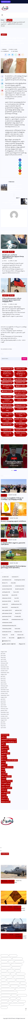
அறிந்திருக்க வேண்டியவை (7, 373)
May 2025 (3, 680)
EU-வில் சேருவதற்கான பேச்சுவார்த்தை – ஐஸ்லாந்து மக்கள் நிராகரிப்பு (12, 337)
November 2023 (5, 714)
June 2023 (3, 724)
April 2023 (3, 727)
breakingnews (19, 580)
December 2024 (5, 689)
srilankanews (7, 622)
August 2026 (4, 651)
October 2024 (4, 693)
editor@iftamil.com (7, 833)
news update (7, 610)
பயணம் (20, 408)
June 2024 (3, 701)
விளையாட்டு (7, 434)
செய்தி (7, 405)
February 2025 (4, 686)
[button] (11, 470)
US (4, 638)
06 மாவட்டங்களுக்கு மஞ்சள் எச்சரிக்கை (11, 330)
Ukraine (20, 634)
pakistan (18, 610)
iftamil (5, 595)
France (16, 592)
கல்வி (20, 400)
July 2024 (3, 699)
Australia (15, 577)
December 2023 (5, 712)
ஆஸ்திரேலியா (7, 387)
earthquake (6, 592)
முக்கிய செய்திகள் (20, 420)
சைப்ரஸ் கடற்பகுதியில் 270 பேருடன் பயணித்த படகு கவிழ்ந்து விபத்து (14, 328)
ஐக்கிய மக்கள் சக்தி (9, 644)
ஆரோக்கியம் (7, 382)
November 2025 (5, 669)
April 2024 (3, 705)
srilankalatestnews (17, 619)
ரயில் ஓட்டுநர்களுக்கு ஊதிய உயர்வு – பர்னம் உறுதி (13, 341)
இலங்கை (7, 391)
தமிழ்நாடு (20, 405)
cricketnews (19, 586)
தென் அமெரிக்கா (7, 409)
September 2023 (5, 718)
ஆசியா (9, 20)
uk (12, 634)
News (5, 607)
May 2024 (3, 703)
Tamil (17, 628)
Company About (6, 847)
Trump (5, 634)
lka (16, 601)
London (5, 604)
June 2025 (3, 678)
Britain (5, 583)
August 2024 (4, 697)
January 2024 (4, 710)
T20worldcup (6, 628)
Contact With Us (6, 850)
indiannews (6, 598)
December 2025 (5, 667)
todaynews (18, 631)
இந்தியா (20, 386)
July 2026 (3, 653)
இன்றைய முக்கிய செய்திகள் (20, 392)
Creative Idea (4, 854)
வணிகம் (7, 429)
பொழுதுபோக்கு (20, 414)
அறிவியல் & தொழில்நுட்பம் (20, 373)
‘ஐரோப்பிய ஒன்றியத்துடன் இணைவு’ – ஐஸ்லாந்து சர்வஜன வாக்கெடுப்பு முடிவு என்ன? (11, 942)
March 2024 (4, 706)
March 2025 (4, 684)
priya (5, 260)
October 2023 (4, 716)
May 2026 (3, 657)
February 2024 (4, 708)
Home (2, 20)
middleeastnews (16, 604)
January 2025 (4, 688)
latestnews (6, 601)
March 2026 (4, 661)
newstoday (14, 607)
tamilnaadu (6, 631)
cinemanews (7, 586)
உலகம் (7, 396)
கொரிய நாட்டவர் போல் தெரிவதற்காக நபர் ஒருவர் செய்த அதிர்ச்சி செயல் (13, 256)
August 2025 (4, 674)
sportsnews (6, 616)
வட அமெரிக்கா (20, 425)
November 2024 (5, 691)
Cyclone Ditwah (7, 589)
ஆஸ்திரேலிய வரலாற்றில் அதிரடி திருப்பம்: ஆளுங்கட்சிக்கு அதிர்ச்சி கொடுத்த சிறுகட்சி (12, 914)
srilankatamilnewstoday (9, 625)
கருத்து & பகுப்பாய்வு (7, 401)
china (13, 583)
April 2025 (3, 682)
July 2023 (3, 722)
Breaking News (6, 368)
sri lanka (17, 616)
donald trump (19, 589)
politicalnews (7, 613)
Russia (18, 613)
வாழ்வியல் (20, 429)
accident (5, 577)
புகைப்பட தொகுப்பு (7, 414)
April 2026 (3, 659)
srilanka (5, 619)
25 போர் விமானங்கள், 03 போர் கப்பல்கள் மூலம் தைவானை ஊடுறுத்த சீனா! (11, 300)
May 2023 (3, 725)
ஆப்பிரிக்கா (20, 379)
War (11, 638)
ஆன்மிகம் (20, 382)
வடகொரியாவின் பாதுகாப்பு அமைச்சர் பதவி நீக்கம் (13, 333)
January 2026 (4, 665)
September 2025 (5, 672)
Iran (16, 598)
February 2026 (4, 663)
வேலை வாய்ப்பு (20, 434)
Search (24, 358)
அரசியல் (20, 368)
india (14, 595)
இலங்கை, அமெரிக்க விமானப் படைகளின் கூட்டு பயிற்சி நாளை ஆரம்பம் (11, 886)
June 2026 (3, 655)
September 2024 (5, 695)
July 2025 (3, 676)
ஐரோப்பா (20, 396)
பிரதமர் (22, 644)
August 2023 (4, 720)
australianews (6, 580)
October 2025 (4, 670)
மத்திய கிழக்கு (7, 420)
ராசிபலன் (7, 424)
